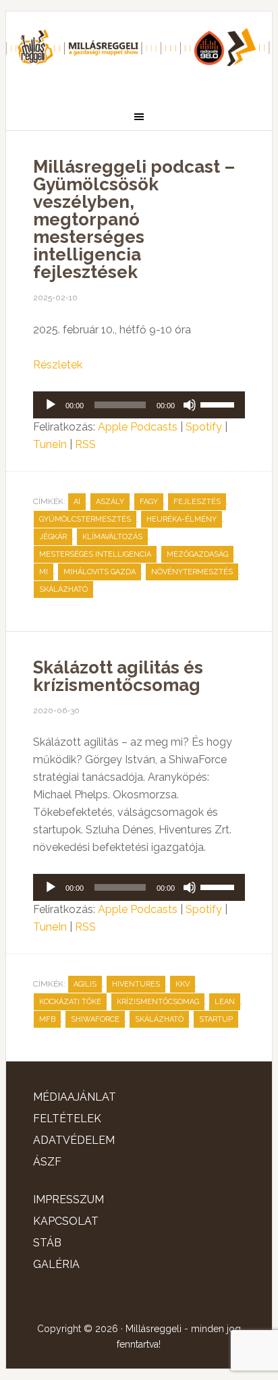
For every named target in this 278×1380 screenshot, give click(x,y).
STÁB (47, 1242)
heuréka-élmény (181, 519)
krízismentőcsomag (158, 1001)
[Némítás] (189, 405)
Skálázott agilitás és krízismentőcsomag (118, 676)
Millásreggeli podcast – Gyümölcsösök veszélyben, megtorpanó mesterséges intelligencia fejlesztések (134, 219)
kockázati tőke (70, 1001)
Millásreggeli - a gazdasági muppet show (139, 52)
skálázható (63, 589)
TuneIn (50, 444)
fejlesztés (197, 501)
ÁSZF (47, 1161)
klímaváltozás (112, 536)
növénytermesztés (192, 572)
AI (77, 501)
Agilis (85, 984)
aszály (110, 501)
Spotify (204, 426)
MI (43, 572)
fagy (149, 501)
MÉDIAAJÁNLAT (74, 1097)
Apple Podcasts (137, 426)
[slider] (219, 403)
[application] (139, 404)
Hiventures (136, 984)
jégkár (53, 536)
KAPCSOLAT (66, 1221)
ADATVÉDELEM (74, 1140)
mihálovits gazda (99, 572)
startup (216, 1019)
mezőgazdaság (197, 554)
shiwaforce (95, 1019)
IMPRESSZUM (68, 1199)
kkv (182, 984)
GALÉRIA (56, 1264)
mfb (47, 1019)
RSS (85, 444)
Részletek (57, 364)
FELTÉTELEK (67, 1118)
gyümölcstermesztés (85, 519)
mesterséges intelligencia (95, 554)
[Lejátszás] (50, 405)
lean (225, 1001)
